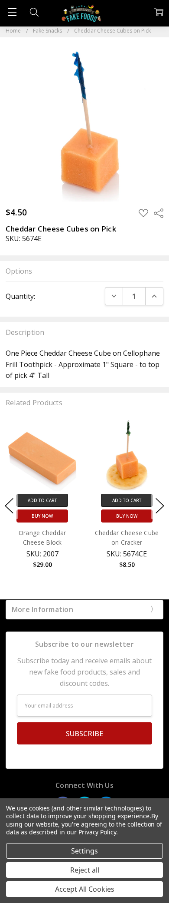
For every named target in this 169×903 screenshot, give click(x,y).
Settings (84, 851)
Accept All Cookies (84, 889)
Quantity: (20, 296)
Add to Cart (42, 501)
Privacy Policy (97, 832)
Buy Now (42, 516)
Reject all (84, 870)
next (160, 505)
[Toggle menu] (12, 12)
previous (9, 505)
